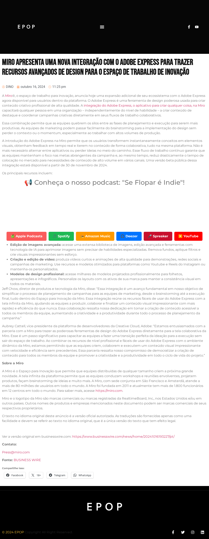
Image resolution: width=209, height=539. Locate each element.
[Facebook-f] (189, 27)
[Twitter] (182, 532)
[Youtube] (197, 27)
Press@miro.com (16, 452)
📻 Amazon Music (95, 236)
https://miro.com (109, 391)
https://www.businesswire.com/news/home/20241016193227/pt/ (123, 436)
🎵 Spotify (61, 236)
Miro (8, 96)
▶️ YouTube (188, 236)
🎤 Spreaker (158, 236)
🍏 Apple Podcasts (26, 236)
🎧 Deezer (129, 236)
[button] (102, 26)
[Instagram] (192, 532)
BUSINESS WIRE (27, 460)
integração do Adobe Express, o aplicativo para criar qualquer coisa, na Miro (144, 105)
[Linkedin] (202, 532)
